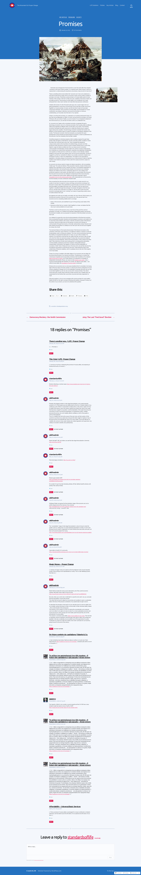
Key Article (63, 17)
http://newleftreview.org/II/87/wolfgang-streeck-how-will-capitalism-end (67, 506)
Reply (51, 353)
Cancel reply (97, 838)
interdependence (61, 306)
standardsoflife (80, 837)
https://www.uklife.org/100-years (76, 615)
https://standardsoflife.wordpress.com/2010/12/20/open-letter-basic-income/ (68, 552)
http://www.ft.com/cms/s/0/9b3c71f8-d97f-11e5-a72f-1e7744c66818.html (67, 594)
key (67, 306)
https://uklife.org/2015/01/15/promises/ (66, 641)
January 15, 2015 (65, 30)
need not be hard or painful (56, 258)
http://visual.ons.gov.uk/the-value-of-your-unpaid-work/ (63, 707)
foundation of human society (69, 263)
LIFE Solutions (94, 5)
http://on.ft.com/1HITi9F (55, 442)
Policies (102, 5)
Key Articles (109, 5)
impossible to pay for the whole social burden (60, 177)
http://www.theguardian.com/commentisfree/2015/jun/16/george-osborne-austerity (70, 532)
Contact (122, 5)
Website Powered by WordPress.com (49, 871)
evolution (53, 306)
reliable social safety (80, 260)
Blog (116, 5)
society (79, 17)
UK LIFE (33, 871)
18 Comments (78, 30)
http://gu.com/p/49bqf (69, 460)
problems (71, 17)
